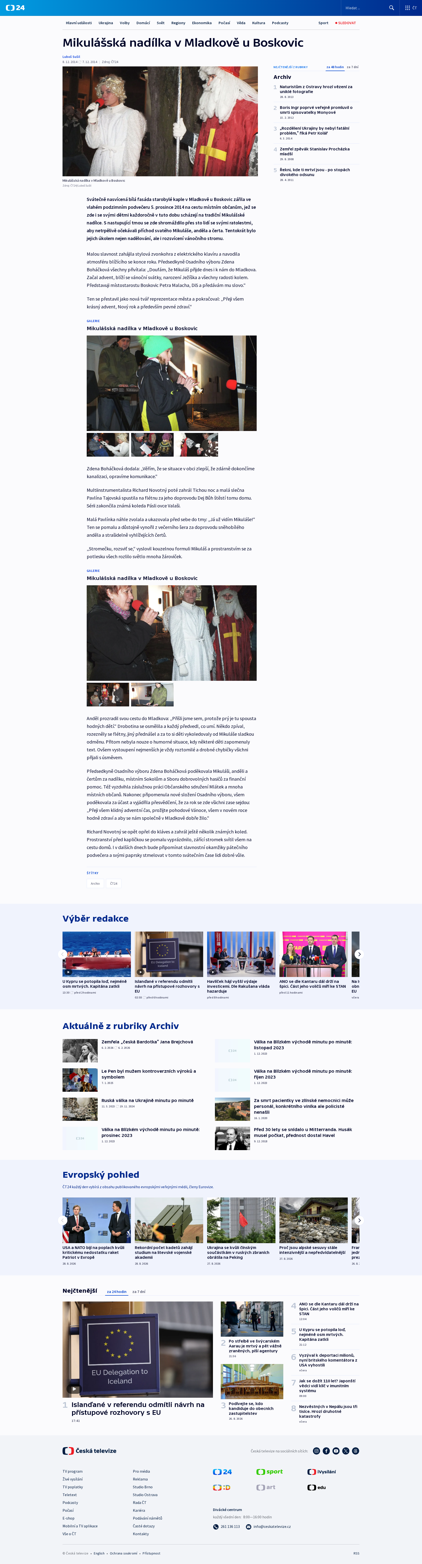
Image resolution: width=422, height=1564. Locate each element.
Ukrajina (106, 22)
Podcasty (280, 22)
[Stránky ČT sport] (269, 1471)
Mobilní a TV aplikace (80, 1525)
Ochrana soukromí (123, 1553)
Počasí (224, 22)
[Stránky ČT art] (265, 1487)
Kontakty (141, 1533)
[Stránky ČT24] (222, 1471)
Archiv (95, 883)
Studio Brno (143, 1486)
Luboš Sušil (71, 56)
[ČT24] (15, 8)
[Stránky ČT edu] (316, 1487)
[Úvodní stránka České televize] (90, 1451)
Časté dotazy (144, 1525)
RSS (356, 1553)
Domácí (143, 22)
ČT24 (113, 883)
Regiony (178, 22)
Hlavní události (79, 22)
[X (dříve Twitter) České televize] (346, 1451)
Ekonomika (202, 22)
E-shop (68, 1518)
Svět (161, 22)
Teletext (70, 1494)
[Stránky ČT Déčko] (221, 1487)
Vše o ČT (69, 1533)
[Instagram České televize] (316, 1451)
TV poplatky (73, 1486)
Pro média (141, 1471)
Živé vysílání (73, 1479)
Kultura (258, 22)
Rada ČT (140, 1502)
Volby (125, 22)
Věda (241, 22)
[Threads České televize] (355, 1451)
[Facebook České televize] (326, 1451)
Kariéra (139, 1510)
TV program (73, 1471)
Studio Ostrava (145, 1494)
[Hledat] (392, 8)
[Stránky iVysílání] (321, 1471)
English (99, 1553)
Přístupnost (151, 1553)
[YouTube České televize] (336, 1451)
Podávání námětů (147, 1518)
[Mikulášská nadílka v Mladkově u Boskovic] (160, 121)
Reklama (140, 1479)
